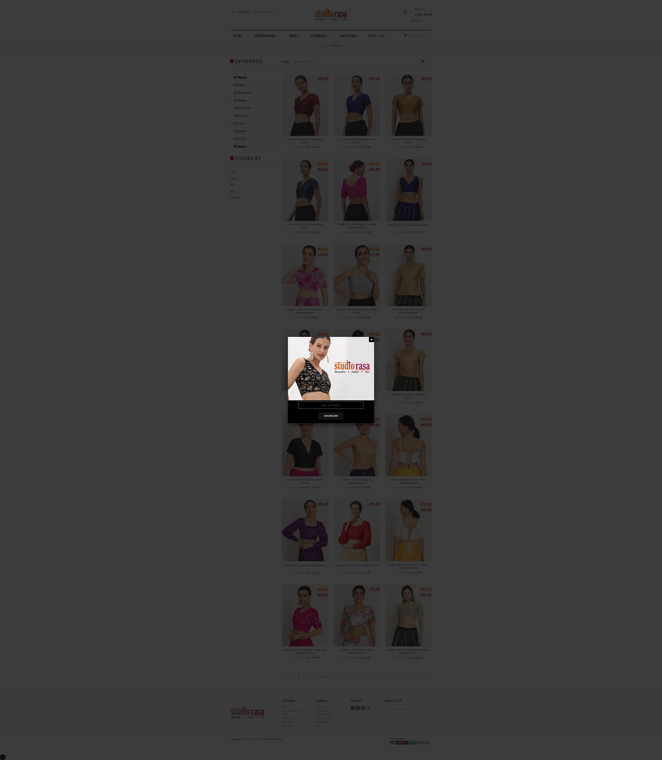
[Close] (371, 339)
